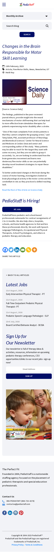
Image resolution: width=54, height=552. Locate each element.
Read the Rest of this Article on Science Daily (22, 190)
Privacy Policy (18, 545)
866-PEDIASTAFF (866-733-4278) (20, 501)
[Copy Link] (28, 249)
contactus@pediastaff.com (18, 504)
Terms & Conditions (33, 545)
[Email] (22, 249)
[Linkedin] (17, 249)
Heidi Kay (10, 72)
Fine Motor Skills (20, 69)
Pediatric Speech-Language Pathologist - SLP (27, 315)
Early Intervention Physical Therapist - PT (25, 294)
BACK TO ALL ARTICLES (18, 275)
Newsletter (40, 69)
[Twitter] (11, 249)
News (31, 69)
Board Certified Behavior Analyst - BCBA (25, 325)
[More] (34, 249)
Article (9, 69)
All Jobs (17, 209)
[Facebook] (5, 249)
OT (47, 69)
